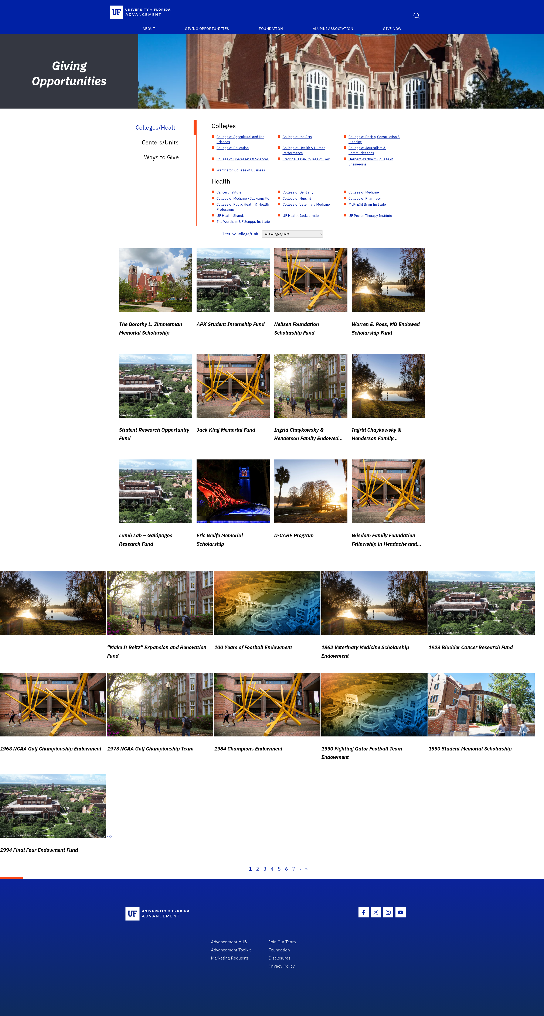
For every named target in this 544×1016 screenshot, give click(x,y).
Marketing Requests (230, 958)
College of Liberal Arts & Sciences (243, 159)
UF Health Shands (231, 215)
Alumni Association (333, 28)
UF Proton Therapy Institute (370, 215)
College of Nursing (297, 198)
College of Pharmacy (364, 198)
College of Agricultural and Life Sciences (240, 139)
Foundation (271, 28)
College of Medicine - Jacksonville (243, 198)
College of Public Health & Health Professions (243, 207)
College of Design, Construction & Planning (374, 139)
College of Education (233, 148)
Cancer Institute (229, 192)
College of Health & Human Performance (304, 150)
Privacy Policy (282, 966)
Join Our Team (282, 942)
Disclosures (279, 958)
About (149, 28)
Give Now (392, 28)
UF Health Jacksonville (301, 215)
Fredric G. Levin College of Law (306, 159)
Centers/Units (160, 142)
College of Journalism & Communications (367, 150)
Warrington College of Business (241, 170)
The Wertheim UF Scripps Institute (243, 221)
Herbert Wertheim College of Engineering (370, 161)
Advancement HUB (229, 942)
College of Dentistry (298, 192)
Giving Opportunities (207, 28)
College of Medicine (363, 192)
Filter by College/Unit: (240, 234)
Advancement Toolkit (231, 950)
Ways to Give (161, 157)
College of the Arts (297, 137)
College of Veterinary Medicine (306, 204)
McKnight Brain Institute (367, 204)
